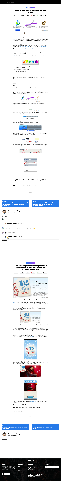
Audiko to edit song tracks (20, 185)
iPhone (33, 7)
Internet (28, 7)
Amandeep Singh (14, 211)
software (22, 52)
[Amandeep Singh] (25, 33)
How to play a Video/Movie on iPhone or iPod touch (26, 48)
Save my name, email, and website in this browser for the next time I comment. (14, 252)
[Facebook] (2, 474)
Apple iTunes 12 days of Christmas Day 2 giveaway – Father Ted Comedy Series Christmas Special (43, 204)
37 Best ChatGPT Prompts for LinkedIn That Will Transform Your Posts (35, 467)
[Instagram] (5, 474)
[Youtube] (9, 474)
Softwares (29, 469)
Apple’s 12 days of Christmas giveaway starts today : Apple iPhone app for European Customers (15, 204)
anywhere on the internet (24, 46)
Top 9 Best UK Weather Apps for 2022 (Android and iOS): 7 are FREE (35, 475)
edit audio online (27, 185)
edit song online (34, 185)
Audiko (14, 66)
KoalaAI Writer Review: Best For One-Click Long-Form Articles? (35, 472)
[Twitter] (7, 474)
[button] (49, 2)
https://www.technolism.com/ (12, 212)
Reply (8, 225)
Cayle (6, 232)
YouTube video (43, 46)
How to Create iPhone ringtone (42, 185)
